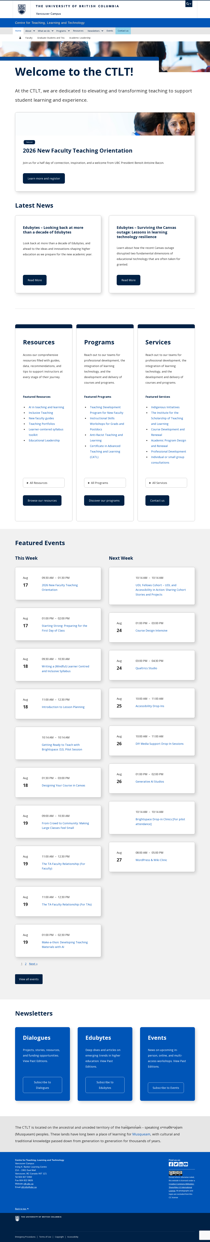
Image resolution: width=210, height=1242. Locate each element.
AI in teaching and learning (46, 407)
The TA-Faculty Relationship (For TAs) (67, 904)
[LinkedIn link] (181, 1164)
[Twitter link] (176, 1164)
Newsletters (94, 30)
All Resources (38, 483)
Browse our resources (42, 500)
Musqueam (141, 1134)
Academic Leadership (80, 37)
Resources (78, 30)
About (28, 30)
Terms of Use (45, 1237)
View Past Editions (35, 1061)
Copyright (59, 1237)
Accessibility (72, 1237)
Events (110, 30)
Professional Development (168, 451)
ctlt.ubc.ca (28, 1183)
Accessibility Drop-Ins (150, 706)
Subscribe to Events (166, 1088)
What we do (44, 30)
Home (18, 30)
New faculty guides (41, 418)
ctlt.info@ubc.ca (29, 1187)
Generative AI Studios (150, 781)
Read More (37, 281)
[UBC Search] (188, 3)
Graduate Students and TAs (51, 37)
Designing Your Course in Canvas (63, 785)
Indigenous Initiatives (165, 407)
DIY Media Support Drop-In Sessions (160, 744)
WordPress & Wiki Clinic (151, 860)
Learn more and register (44, 178)
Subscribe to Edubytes (105, 1085)
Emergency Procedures (25, 1237)
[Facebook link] (171, 1164)
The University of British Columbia (21, 9)
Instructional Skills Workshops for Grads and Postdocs (107, 423)
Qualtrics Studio (146, 668)
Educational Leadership (44, 440)
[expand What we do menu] (52, 31)
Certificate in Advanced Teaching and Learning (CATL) (105, 451)
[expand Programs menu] (69, 31)
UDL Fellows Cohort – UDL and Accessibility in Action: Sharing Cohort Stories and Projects (161, 589)
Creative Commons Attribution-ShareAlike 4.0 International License (181, 1187)
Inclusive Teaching (41, 413)
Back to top (21, 1209)
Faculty (28, 37)
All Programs (99, 483)
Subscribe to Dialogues (42, 1085)
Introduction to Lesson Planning (63, 707)
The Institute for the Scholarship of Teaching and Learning (167, 418)
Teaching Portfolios (42, 424)
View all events (29, 979)
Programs (61, 30)
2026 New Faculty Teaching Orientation (78, 150)
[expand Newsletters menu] (102, 31)
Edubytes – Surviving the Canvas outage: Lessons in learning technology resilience (146, 232)
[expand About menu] (34, 31)
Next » (33, 964)
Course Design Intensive (151, 630)
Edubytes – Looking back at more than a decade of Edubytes (53, 229)
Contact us (123, 30)
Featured (29, 142)
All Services (159, 483)
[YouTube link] (186, 1164)
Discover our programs (104, 500)
